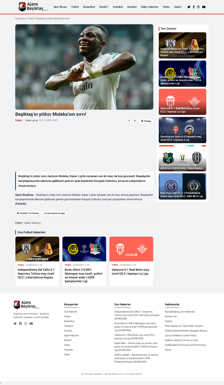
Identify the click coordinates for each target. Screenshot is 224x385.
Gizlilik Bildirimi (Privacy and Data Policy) (185, 345)
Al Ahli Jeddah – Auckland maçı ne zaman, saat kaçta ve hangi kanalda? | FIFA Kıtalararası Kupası (136, 358)
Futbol (75, 6)
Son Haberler (71, 311)
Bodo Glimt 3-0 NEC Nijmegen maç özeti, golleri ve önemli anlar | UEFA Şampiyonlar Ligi (135, 327)
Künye (168, 349)
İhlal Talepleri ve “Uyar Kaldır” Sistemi (184, 326)
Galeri (177, 6)
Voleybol (118, 6)
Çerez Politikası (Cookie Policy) (181, 335)
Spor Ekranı (60, 6)
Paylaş (147, 121)
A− (129, 121)
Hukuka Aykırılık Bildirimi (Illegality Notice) (186, 330)
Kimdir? (104, 6)
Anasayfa (20, 18)
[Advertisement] (84, 147)
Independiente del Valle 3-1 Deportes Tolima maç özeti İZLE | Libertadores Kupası (36, 273)
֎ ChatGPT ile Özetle (28, 213)
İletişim (169, 321)
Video (166, 6)
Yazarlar (68, 349)
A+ (135, 121)
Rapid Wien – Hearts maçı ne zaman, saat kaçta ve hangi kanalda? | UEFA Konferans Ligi (135, 346)
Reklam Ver (171, 316)
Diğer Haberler (149, 6)
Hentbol (132, 6)
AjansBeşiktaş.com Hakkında (180, 311)
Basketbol (89, 6)
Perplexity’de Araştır (54, 213)
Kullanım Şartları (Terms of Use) (181, 340)
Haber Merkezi (32, 222)
